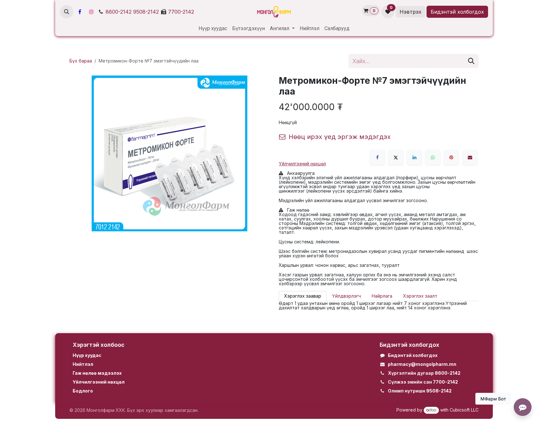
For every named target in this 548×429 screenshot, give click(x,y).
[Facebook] (80, 12)
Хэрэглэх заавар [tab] (302, 296)
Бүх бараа (80, 60)
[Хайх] (471, 61)
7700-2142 (181, 12)
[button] (66, 11)
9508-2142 (146, 12)
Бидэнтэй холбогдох (457, 12)
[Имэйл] (470, 157)
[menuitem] (213, 28)
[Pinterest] (451, 157)
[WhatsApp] (432, 157)
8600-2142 (119, 12)
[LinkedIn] (414, 157)
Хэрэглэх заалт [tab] (420, 296)
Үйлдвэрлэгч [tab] (346, 296)
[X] (395, 157)
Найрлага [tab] (382, 296)
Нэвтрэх (410, 12)
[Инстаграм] (91, 12)
